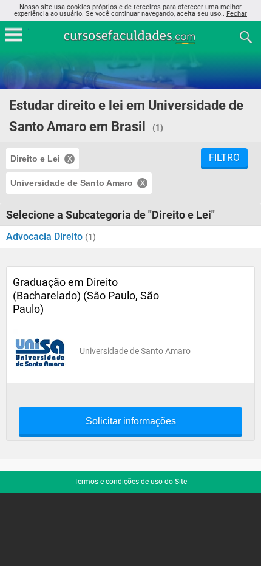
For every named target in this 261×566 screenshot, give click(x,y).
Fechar (236, 14)
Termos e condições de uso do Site (130, 481)
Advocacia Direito (45, 236)
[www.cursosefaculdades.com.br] (130, 36)
